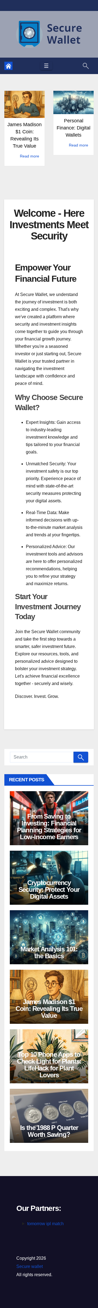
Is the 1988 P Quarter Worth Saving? (49, 1131)
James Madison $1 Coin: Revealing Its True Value (49, 1008)
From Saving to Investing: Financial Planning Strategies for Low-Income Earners (49, 827)
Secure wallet (29, 1266)
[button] (86, 65)
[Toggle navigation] (46, 66)
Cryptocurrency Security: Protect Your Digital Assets (49, 889)
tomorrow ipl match (45, 1223)
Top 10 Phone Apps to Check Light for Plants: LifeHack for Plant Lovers (49, 1065)
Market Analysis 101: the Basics (49, 952)
